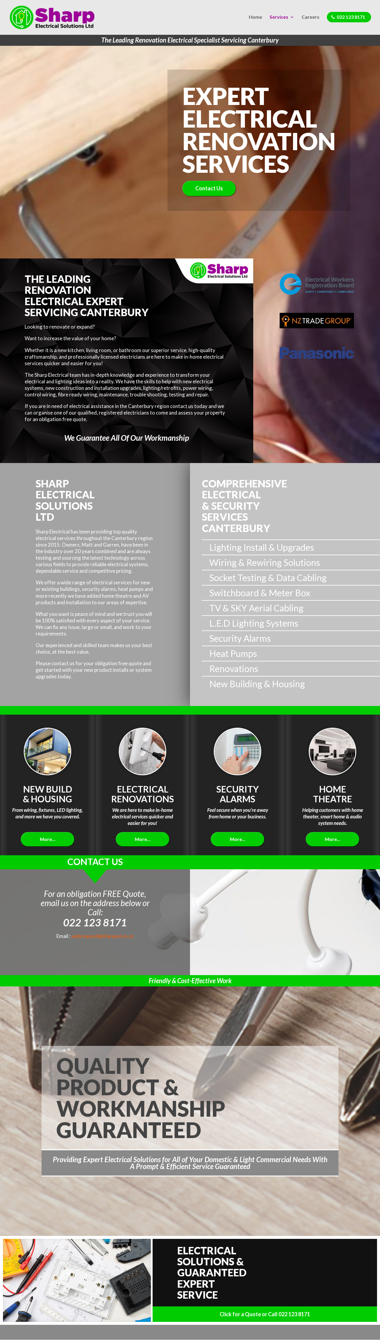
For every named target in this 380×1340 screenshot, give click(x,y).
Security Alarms (240, 638)
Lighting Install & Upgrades (261, 547)
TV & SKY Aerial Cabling (256, 607)
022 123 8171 (350, 17)
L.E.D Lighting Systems (253, 623)
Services (279, 17)
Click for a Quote (240, 1314)
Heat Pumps (233, 653)
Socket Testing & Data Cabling (268, 577)
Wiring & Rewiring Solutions (264, 562)
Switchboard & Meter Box (259, 592)
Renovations (233, 668)
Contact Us (209, 188)
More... (48, 839)
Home (255, 17)
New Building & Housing (257, 683)
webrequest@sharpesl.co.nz (102, 936)
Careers (310, 17)
